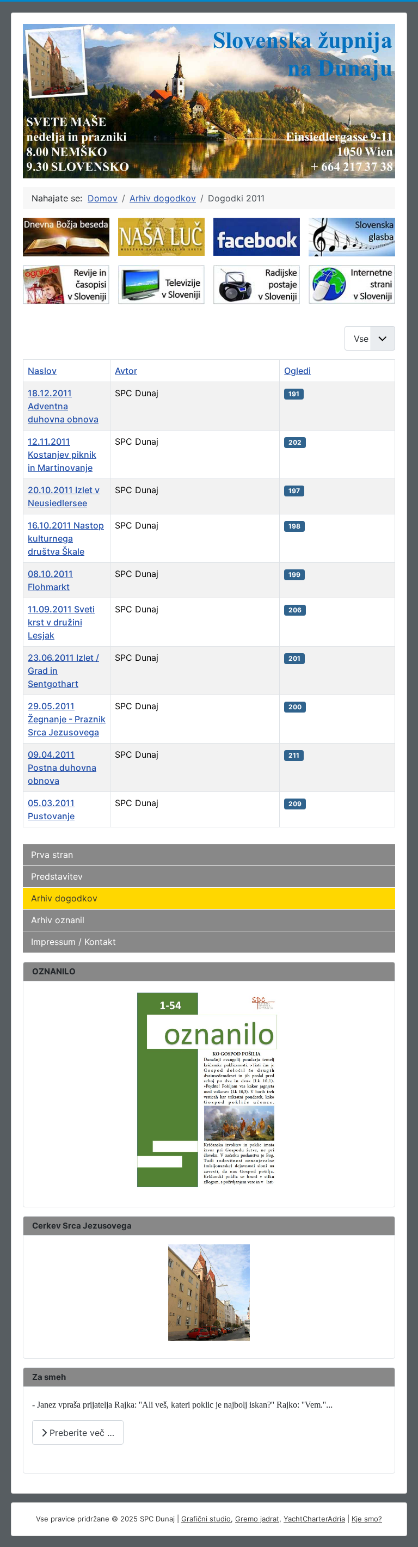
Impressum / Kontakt (73, 941)
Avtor (126, 370)
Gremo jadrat (257, 1518)
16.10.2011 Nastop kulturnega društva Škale (66, 538)
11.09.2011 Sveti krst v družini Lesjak (61, 622)
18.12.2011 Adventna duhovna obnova (63, 406)
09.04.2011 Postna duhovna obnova (62, 767)
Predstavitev (57, 876)
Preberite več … (80, 1432)
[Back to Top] (399, 1526)
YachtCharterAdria (314, 1518)
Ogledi (297, 370)
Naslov (42, 370)
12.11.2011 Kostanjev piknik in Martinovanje (62, 454)
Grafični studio (206, 1518)
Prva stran (52, 854)
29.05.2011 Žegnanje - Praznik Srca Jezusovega (67, 719)
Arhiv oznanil (57, 919)
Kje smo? (367, 1518)
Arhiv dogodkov (64, 898)
